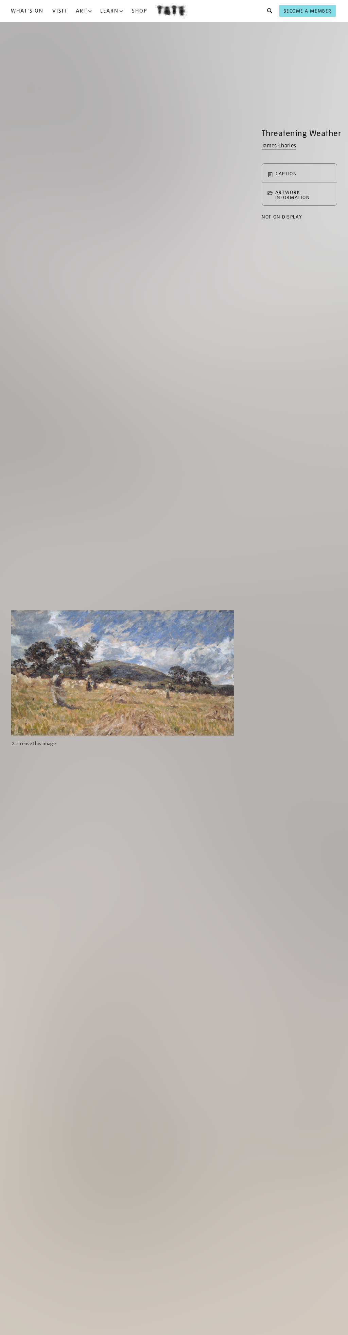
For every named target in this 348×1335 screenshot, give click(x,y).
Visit (59, 10)
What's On (27, 10)
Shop (139, 10)
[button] (268, 11)
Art (81, 10)
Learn (109, 10)
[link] (33, 743)
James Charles (279, 145)
